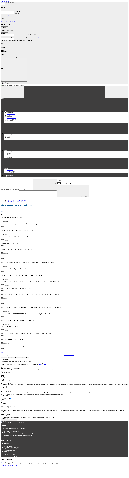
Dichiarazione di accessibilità (10, 448)
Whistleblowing (7, 451)
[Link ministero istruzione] (7, 2)
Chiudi (2, 46)
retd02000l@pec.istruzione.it (19, 435)
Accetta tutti (23, 357)
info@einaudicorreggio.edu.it (20, 433)
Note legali (6, 444)
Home (58, 179)
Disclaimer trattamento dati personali (9, 465)
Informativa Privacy (8, 446)
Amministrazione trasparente (10, 454)
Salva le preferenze (12, 420)
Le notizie (59, 182)
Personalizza (4, 357)
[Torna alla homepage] (64, 85)
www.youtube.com (5, 398)
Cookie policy (7, 443)
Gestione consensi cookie (10, 452)
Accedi (2, 4)
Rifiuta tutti (12, 357)
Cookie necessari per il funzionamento (10, 368)
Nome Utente (18, 11)
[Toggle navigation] (12, 92)
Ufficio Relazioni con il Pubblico (11, 447)
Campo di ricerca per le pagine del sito (10, 189)
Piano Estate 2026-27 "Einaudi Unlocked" (17, 200)
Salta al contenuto (5, 1)
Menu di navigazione (84, 196)
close (2, 98)
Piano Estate (6, 199)
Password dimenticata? (6, 15)
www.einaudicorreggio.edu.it (8, 372)
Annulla (2, 83)
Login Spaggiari (39, 37)
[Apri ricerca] (116, 92)
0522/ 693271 (9, 432)
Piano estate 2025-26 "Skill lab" (14, 201)
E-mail (16, 34)
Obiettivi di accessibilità (9, 450)
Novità (58, 180)
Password (17, 13)
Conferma (8, 83)
